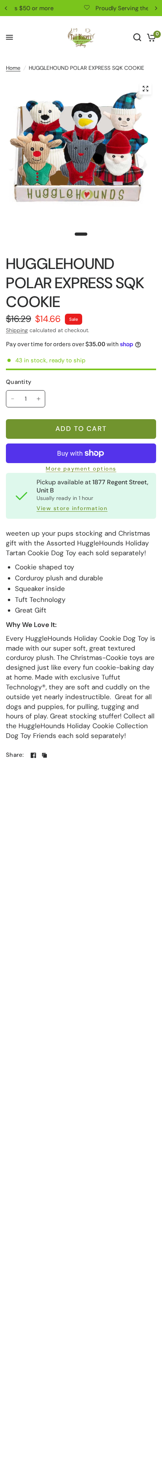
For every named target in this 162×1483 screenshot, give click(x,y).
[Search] (137, 37)
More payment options (81, 469)
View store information (72, 508)
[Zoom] (145, 89)
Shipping (17, 330)
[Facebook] (33, 755)
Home (13, 67)
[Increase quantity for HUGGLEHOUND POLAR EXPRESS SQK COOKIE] (38, 399)
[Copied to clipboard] (44, 755)
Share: (15, 755)
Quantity (18, 382)
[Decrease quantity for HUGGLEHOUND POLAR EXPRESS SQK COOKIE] (12, 399)
